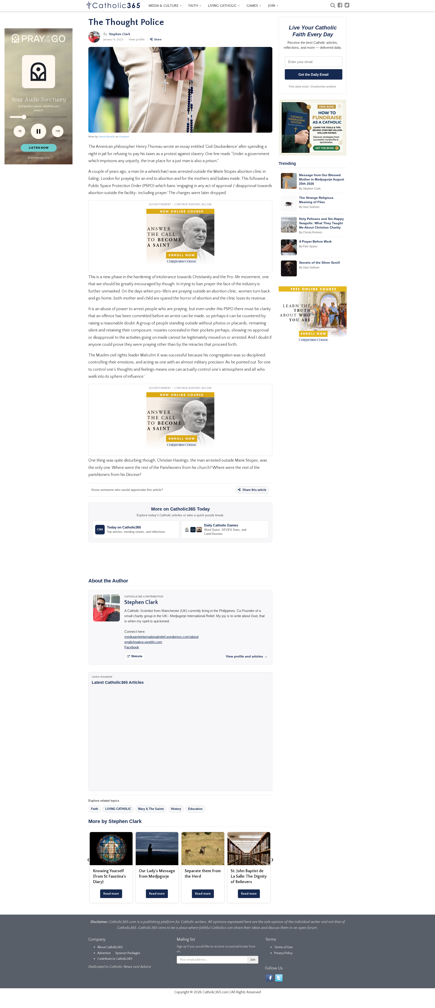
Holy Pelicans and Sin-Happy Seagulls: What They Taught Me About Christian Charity (321, 223)
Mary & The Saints (151, 809)
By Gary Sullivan (309, 207)
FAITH (193, 6)
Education (195, 809)
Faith (94, 809)
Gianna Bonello (107, 136)
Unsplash (124, 136)
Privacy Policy (283, 953)
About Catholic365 (110, 947)
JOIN (272, 6)
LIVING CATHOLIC (222, 6)
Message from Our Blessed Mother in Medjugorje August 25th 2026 (321, 179)
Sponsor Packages (127, 953)
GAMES (252, 6)
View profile (137, 39)
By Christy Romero (310, 232)
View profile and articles (247, 656)
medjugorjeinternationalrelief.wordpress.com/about (161, 637)
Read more (111, 894)
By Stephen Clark (310, 188)
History (176, 809)
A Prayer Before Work (315, 241)
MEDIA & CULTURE (164, 6)
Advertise (104, 953)
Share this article (254, 490)
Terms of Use (283, 947)
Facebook (131, 647)
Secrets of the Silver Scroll (319, 262)
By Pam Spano (308, 246)
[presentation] (88, 859)
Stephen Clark (119, 34)
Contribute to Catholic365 (114, 959)
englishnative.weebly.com (143, 642)
